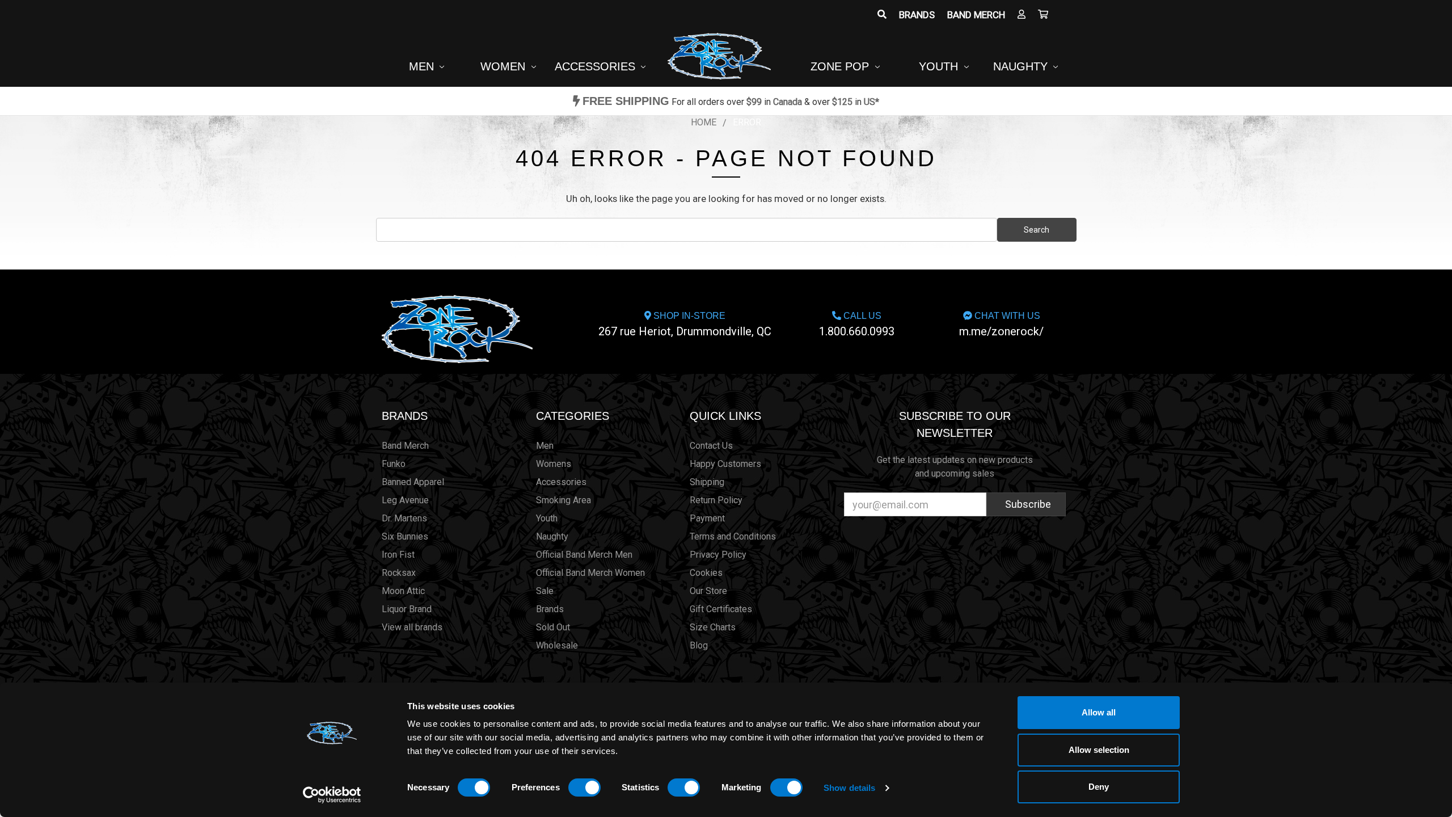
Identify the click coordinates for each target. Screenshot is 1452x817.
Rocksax (399, 572)
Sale (545, 591)
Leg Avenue (405, 500)
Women (504, 66)
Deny (1098, 786)
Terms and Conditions (733, 536)
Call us (856, 324)
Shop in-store (684, 324)
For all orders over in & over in (731, 101)
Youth (940, 66)
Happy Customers (725, 463)
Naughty (1022, 66)
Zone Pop (841, 66)
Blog (699, 645)
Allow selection (1099, 750)
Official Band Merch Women (590, 572)
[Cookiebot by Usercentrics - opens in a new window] (332, 794)
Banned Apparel (413, 482)
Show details (849, 788)
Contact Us (711, 445)
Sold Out (553, 627)
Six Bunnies (405, 536)
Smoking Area (563, 500)
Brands (917, 14)
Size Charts (713, 627)
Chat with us (1001, 324)
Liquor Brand (407, 609)
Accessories (597, 66)
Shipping (707, 482)
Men (423, 66)
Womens (553, 463)
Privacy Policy (718, 554)
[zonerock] (1043, 15)
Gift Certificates (721, 609)
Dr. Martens (404, 518)
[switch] (584, 787)
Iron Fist (398, 554)
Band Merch (976, 14)
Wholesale (557, 645)
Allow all (1099, 712)
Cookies (706, 572)
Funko (394, 463)
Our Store (708, 591)
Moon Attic (403, 591)
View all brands (412, 627)
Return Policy (716, 500)
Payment (707, 518)
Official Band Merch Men (584, 554)
